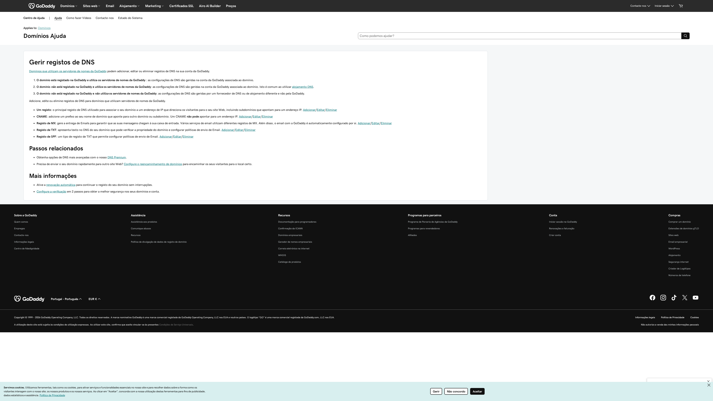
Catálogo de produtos (289, 262)
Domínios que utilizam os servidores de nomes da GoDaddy (68, 71)
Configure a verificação (51, 191)
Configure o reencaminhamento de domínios (153, 163)
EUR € (93, 298)
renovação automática (60, 184)
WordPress (674, 248)
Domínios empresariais (290, 235)
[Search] (685, 35)
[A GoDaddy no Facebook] (652, 299)
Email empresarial (678, 242)
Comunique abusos (141, 228)
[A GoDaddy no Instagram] (663, 299)
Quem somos (21, 222)
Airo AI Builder (210, 6)
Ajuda (58, 17)
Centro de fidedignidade (26, 248)
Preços (231, 6)
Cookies (694, 317)
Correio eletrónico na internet (294, 248)
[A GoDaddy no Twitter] (684, 299)
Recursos (136, 235)
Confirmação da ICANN (290, 228)
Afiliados (412, 235)
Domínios (44, 27)
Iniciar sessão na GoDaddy (563, 222)
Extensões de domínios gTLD (683, 228)
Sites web (673, 235)
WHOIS (282, 255)
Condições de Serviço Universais (176, 324)
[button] (708, 381)
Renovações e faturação (561, 228)
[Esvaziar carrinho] (680, 6)
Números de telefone (679, 275)
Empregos (19, 228)
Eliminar (331, 109)
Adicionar (309, 109)
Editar (321, 109)
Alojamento (674, 255)
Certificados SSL (181, 6)
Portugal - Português (64, 298)
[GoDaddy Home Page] (29, 299)
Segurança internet (678, 262)
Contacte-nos (105, 17)
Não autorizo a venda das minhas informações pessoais (670, 324)
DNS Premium (117, 157)
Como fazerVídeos (78, 17)
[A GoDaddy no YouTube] (695, 299)
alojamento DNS (302, 86)
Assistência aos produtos (144, 222)
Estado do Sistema (130, 17)
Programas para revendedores (424, 228)
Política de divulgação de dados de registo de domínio (159, 242)
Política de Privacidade (672, 317)
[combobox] (520, 36)
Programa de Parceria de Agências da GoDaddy (433, 222)
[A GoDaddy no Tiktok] (674, 299)
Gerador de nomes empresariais (295, 242)
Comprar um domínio (679, 222)
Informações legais (24, 242)
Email (110, 6)
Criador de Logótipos (679, 268)
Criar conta (555, 235)
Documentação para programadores (297, 222)
